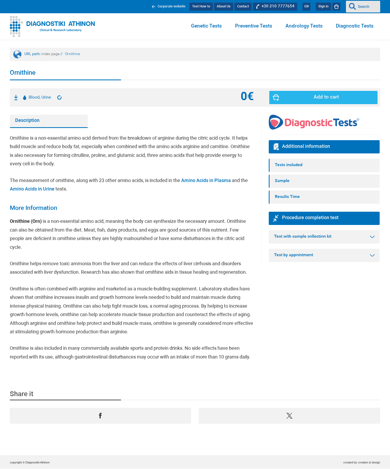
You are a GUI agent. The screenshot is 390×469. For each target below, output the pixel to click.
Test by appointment (293, 255)
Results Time (287, 197)
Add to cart (326, 97)
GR (306, 6)
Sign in (323, 6)
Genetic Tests (206, 26)
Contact (243, 6)
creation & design (369, 462)
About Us (224, 6)
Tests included (288, 165)
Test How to (201, 6)
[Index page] (52, 26)
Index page (50, 54)
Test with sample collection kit (302, 237)
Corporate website (171, 6)
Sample (282, 181)
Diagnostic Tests (355, 26)
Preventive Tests (253, 26)
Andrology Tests (304, 26)
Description (27, 120)
